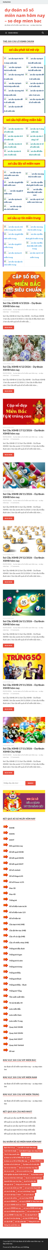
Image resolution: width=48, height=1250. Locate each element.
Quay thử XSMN (16, 1033)
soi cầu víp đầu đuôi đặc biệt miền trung (35, 246)
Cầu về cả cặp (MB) (17, 936)
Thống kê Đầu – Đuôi (17, 985)
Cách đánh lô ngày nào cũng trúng (30, 1151)
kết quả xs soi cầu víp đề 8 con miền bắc (20, 1122)
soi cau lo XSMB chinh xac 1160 (15, 1205)
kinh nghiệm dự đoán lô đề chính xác (16, 1174)
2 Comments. (15, 312)
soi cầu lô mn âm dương (12, 1218)
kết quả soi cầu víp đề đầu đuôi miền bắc (20, 1118)
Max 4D (12, 894)
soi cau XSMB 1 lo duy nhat (13, 1215)
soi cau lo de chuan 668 (32, 1188)
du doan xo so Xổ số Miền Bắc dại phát (17, 1157)
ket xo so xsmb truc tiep (25, 1171)
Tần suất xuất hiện (16, 997)
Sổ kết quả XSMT (16, 864)
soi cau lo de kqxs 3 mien (12, 1195)
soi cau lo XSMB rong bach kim (14, 1211)
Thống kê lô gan (15, 954)
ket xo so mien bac (10, 1168)
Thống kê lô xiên (16, 960)
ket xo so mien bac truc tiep (28, 1168)
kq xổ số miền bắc (30, 1181)
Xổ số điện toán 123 (17, 912)
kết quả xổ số (8, 1184)
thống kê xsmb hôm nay (12, 1225)
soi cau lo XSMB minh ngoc (32, 1208)
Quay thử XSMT (16, 1039)
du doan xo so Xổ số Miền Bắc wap (15, 1161)
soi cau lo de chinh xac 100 (13, 1188)
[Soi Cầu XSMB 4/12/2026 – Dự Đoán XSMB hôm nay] (24, 349)
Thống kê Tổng (15, 991)
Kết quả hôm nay (16, 846)
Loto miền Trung (15, 1021)
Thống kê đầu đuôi (17, 948)
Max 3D (12, 888)
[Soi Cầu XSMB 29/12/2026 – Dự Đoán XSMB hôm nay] (24, 540)
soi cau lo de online (10, 1198)
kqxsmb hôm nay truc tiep (12, 1181)
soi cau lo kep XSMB (26, 1198)
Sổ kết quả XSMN (16, 858)
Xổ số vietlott (14, 870)
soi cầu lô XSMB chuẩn (30, 1218)
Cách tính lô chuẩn (10, 1151)
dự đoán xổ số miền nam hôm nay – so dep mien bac (25, 15)
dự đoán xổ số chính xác (12, 1164)
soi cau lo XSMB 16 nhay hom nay (30, 1201)
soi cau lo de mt (28, 1195)
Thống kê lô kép (15, 967)
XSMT (11, 840)
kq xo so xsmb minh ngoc (34, 1178)
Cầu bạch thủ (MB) (17, 924)
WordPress (16, 1247)
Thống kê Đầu (15, 973)
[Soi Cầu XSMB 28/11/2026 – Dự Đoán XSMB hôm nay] (24, 476)
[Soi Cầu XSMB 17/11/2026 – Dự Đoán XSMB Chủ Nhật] (24, 731)
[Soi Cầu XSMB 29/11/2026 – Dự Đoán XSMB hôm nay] (24, 667)
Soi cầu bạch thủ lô (31, 1215)
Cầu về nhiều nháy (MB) (19, 942)
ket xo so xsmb (9, 1171)
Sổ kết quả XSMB (16, 852)
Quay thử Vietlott (16, 1045)
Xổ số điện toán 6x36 (18, 906)
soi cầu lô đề (8, 1221)
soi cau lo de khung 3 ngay (26, 1191)
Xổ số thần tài (15, 918)
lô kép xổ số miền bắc (23, 1184)
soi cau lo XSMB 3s (10, 1201)
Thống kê (13, 900)
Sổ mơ (11, 1051)
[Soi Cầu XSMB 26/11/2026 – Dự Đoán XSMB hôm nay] (24, 604)
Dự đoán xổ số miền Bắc (31, 1164)
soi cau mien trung (33, 1211)
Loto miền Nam (15, 1015)
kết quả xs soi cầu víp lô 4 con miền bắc (19, 1126)
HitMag (26, 1247)
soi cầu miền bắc (20, 1221)
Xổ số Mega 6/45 (16, 876)
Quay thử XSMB (16, 1027)
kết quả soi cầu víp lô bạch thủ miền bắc (20, 1133)
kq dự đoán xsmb (37, 1174)
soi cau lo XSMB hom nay (12, 1208)
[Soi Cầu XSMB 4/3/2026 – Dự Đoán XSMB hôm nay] (24, 285)
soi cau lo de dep (9, 1191)
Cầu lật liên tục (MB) (17, 930)
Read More (7, 327)
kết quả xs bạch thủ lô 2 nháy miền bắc (19, 1130)
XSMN (12, 834)
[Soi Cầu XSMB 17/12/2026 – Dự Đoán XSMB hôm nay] (24, 413)
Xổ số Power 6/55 (16, 882)
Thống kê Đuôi (15, 979)
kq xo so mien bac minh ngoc (13, 1178)
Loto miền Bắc (15, 1009)
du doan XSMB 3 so (36, 1161)
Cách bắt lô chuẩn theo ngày (26, 1147)
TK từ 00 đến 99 (15, 1003)
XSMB (11, 828)
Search (30, 783)
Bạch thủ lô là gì (9, 1147)
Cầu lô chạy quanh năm (12, 1154)
